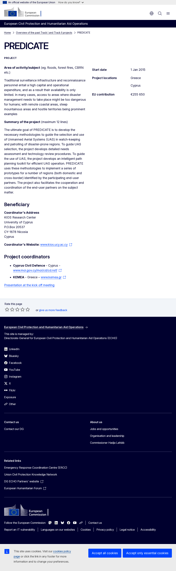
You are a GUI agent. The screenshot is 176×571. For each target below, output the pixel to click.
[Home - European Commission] (25, 12)
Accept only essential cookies (147, 553)
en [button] (151, 13)
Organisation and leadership (107, 436)
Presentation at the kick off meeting (29, 285)
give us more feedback (53, 310)
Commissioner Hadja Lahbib (107, 442)
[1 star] (7, 309)
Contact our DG (14, 429)
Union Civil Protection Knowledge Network (30, 474)
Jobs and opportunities (104, 429)
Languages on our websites (58, 529)
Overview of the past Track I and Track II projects (44, 32)
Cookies (86, 529)
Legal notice (127, 529)
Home (7, 32)
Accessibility (148, 529)
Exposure (10, 397)
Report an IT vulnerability (19, 529)
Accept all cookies (105, 553)
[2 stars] (9, 309)
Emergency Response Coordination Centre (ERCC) (35, 467)
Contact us (95, 522)
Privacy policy (105, 529)
